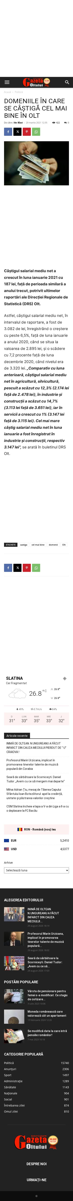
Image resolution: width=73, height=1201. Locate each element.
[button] (6, 82)
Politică (19, 92)
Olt (63, 544)
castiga (23, 544)
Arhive (8, 862)
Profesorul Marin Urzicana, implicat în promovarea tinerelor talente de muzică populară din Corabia (32, 764)
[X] (17, 132)
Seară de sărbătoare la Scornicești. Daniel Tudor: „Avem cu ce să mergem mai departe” (35, 779)
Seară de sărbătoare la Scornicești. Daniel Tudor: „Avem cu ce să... (45, 962)
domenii (53, 544)
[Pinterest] (27, 132)
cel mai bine (38, 544)
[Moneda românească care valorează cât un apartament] (14, 1017)
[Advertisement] (36, 38)
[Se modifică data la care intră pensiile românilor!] (14, 1036)
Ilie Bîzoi (18, 122)
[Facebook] (8, 132)
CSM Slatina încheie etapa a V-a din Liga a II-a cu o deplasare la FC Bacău (37, 808)
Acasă (7, 92)
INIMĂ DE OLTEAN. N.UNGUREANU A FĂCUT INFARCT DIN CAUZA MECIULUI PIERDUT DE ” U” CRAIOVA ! (36, 748)
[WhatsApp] (36, 132)
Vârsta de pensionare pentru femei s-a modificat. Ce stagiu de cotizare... (48, 995)
